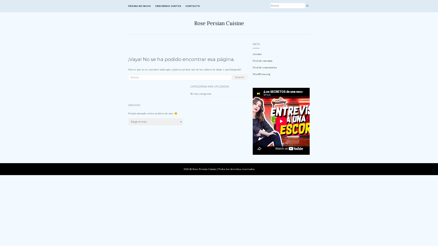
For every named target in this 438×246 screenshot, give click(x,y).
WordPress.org (261, 74)
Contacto (192, 6)
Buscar (239, 77)
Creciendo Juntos (168, 6)
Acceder (257, 54)
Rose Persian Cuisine (219, 23)
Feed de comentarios (265, 67)
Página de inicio (139, 6)
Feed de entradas (262, 60)
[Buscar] (307, 5)
